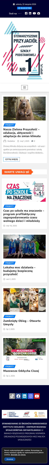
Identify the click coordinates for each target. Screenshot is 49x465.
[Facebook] (18, 396)
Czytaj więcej (11, 159)
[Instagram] (31, 396)
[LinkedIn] (24, 396)
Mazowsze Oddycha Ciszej (21, 370)
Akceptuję (10, 459)
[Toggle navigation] (24, 87)
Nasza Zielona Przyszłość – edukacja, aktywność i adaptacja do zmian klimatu (22, 133)
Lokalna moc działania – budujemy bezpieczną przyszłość (19, 271)
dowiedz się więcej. (18, 455)
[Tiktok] (12, 396)
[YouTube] (37, 396)
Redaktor (11, 141)
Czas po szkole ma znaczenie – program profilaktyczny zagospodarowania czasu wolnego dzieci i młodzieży (23, 215)
